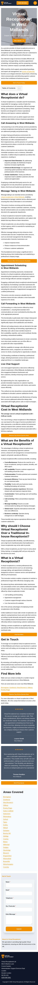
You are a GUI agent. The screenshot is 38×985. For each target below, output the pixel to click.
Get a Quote (17, 40)
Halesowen (6, 813)
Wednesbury (7, 816)
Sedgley (5, 847)
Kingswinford (7, 856)
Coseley (5, 839)
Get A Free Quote (19, 783)
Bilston (5, 842)
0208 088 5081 (22, 3)
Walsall (5, 828)
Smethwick (12, 687)
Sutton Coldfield (8, 811)
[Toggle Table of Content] (18, 88)
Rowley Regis (5, 690)
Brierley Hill (7, 833)
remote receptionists (28, 71)
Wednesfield (7, 858)
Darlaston (6, 830)
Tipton (5, 822)
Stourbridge (7, 850)
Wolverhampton (8, 864)
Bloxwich (6, 853)
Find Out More (19, 634)
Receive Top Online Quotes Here (19, 435)
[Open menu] (35, 3)
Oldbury (29, 687)
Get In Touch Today (19, 83)
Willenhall (6, 844)
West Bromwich (22, 687)
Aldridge (5, 836)
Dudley (5, 825)
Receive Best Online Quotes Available (19, 261)
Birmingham (5, 687)
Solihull (5, 819)
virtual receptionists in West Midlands (12, 197)
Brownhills (6, 861)
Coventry (6, 867)
